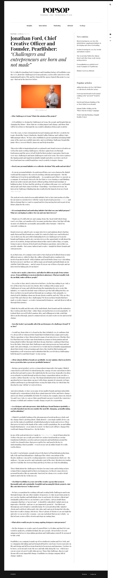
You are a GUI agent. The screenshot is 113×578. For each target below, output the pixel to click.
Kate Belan (14, 34)
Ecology (82, 26)
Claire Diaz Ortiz (47, 435)
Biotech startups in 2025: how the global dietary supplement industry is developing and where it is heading (89, 43)
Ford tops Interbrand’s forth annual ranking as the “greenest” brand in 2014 (88, 96)
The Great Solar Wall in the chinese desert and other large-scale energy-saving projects (89, 58)
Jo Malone (64, 200)
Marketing (57, 26)
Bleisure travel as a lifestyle (85, 71)
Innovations (43, 26)
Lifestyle (70, 26)
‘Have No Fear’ (16, 191)
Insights (29, 26)
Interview (27, 34)
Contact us (93, 574)
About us (84, 574)
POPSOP (56, 9)
